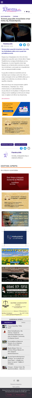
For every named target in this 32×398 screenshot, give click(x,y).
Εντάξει (9, 394)
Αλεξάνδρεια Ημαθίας (7, 144)
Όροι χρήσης (16, 386)
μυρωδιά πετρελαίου (21, 144)
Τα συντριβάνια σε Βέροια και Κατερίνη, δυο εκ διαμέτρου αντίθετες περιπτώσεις (15, 343)
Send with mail (28, 45)
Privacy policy (20, 394)
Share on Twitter (24, 45)
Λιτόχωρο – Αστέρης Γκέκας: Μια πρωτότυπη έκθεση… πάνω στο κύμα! (16, 368)
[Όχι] (29, 393)
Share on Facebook (20, 45)
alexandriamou (6, 98)
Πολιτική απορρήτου (16, 384)
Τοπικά (15, 16)
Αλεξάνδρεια (5, 16)
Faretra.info (7, 44)
